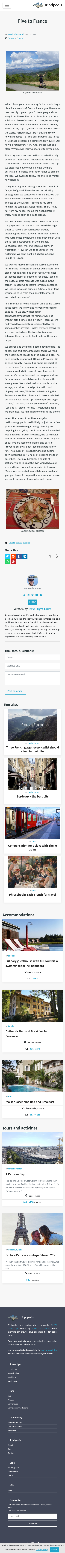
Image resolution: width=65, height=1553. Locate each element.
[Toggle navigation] (7, 5)
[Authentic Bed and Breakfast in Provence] (32, 1006)
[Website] (24, 595)
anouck (11, 956)
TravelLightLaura (15, 34)
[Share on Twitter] (7, 556)
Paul (10, 1097)
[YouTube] (36, 595)
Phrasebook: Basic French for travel (32, 895)
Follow (32, 602)
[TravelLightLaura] (32, 580)
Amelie (11, 1026)
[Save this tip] (49, 556)
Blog (9, 1449)
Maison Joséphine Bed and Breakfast (30, 1102)
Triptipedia (52, 5)
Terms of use (13, 1472)
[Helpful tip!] (56, 556)
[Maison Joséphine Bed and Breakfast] (32, 1076)
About (10, 1445)
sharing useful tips (49, 1350)
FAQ (9, 1396)
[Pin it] (13, 561)
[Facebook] (41, 595)
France (20, 38)
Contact (11, 1453)
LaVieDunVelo (34, 743)
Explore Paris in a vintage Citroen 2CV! (31, 1255)
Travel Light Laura (39, 609)
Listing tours (13, 1404)
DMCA (10, 1476)
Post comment (15, 691)
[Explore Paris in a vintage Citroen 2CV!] (32, 1229)
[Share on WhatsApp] (7, 561)
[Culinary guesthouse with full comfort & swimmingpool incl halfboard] (32, 935)
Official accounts (15, 1427)
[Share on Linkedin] (24, 556)
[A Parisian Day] (32, 1148)
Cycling (12, 543)
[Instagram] (28, 595)
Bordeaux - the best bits (32, 796)
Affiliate (11, 1400)
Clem (34, 841)
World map (12, 1377)
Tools (10, 1490)
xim (33, 891)
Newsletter (12, 1430)
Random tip (12, 1381)
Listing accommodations (18, 1408)
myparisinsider (15, 1169)
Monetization (13, 1373)
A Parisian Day (15, 1174)
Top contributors (15, 1423)
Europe (11, 38)
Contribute (12, 1369)
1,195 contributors (41, 1328)
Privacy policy (13, 1468)
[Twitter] (32, 595)
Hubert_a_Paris (15, 1250)
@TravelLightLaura (32, 588)
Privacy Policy (41, 1550)
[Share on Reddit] (13, 556)
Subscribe (32, 1523)
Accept (54, 1550)
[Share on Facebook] (19, 556)
